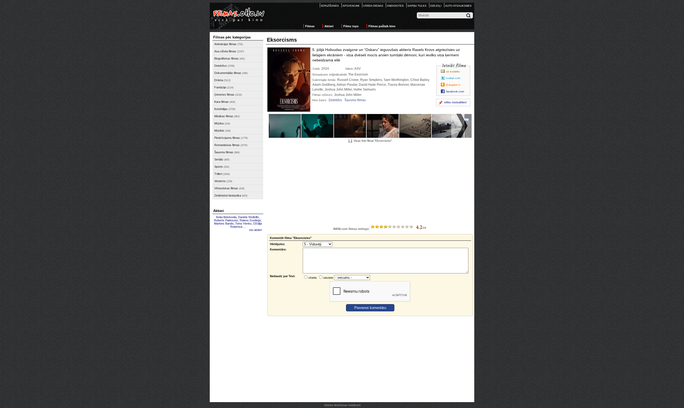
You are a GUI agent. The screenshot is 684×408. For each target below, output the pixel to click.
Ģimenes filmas (224, 94)
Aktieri (328, 26)
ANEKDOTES (395, 5)
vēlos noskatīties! (455, 102)
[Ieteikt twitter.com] (454, 78)
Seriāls (218, 159)
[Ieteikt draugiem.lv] (454, 84)
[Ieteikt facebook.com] (454, 91)
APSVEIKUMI (351, 5)
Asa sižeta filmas (225, 51)
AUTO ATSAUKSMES (458, 5)
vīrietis (312, 277)
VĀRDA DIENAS (373, 5)
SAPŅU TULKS (416, 5)
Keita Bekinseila (226, 217)
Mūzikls (219, 130)
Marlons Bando (224, 223)
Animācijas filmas (225, 44)
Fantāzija (220, 87)
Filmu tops (351, 26)
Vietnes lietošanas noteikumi (342, 405)
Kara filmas (221, 101)
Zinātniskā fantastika (227, 195)
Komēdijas (221, 109)
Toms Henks (243, 223)
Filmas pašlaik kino (381, 26)
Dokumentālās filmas (227, 72)
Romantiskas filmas (227, 145)
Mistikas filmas (223, 116)
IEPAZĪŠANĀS (330, 5)
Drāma (218, 80)
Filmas (309, 26)
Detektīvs (220, 65)
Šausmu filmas (223, 152)
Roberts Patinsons (226, 220)
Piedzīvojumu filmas (227, 137)
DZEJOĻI (435, 5)
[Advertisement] (237, 314)
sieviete (328, 277)
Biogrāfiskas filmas (226, 58)
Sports (218, 166)
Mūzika (219, 123)
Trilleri (218, 173)
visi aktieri (255, 230)
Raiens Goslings (250, 220)
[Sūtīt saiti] (454, 71)
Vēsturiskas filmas (226, 188)
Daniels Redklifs (248, 217)
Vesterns (220, 181)
